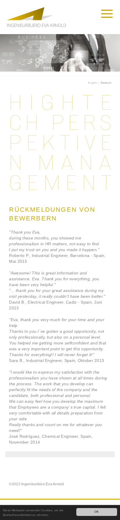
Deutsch (106, 82)
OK (96, 511)
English (92, 82)
